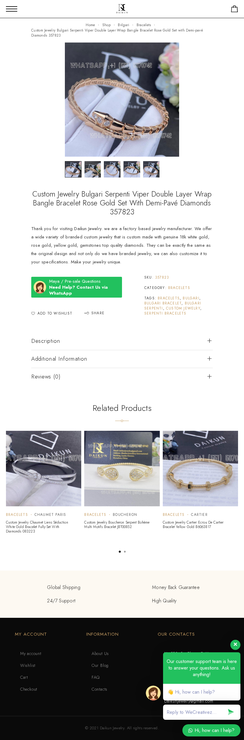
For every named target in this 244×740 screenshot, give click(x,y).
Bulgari (191, 298)
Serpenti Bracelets (165, 313)
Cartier (199, 514)
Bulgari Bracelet (163, 303)
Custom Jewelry (183, 308)
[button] (120, 552)
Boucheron (125, 514)
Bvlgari (123, 25)
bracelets (169, 298)
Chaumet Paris (50, 514)
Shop (106, 25)
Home (90, 25)
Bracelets (144, 25)
